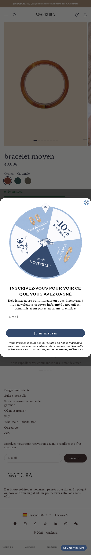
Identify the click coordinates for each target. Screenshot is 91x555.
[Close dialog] (86, 202)
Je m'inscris (45, 333)
